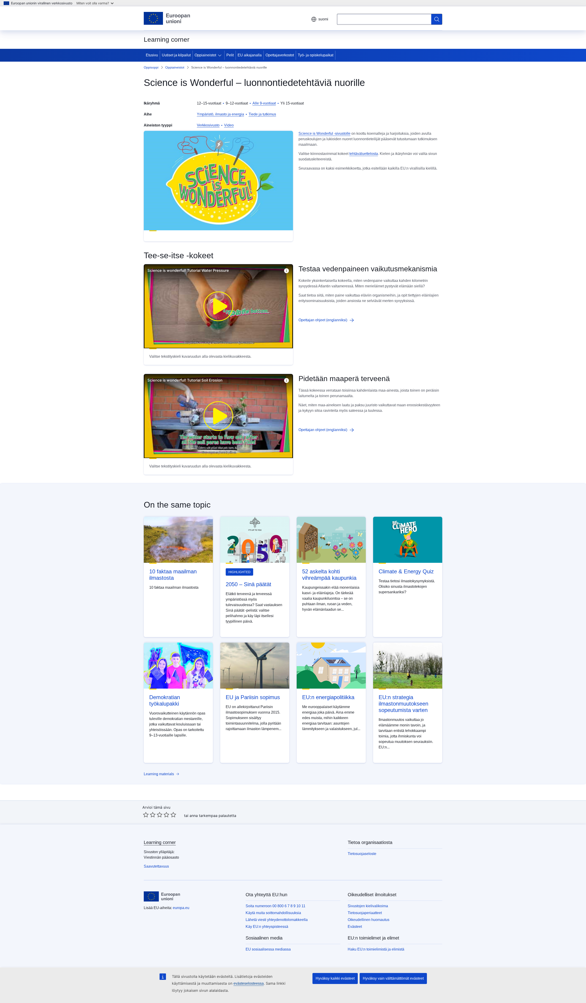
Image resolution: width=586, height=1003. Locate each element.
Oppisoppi (151, 67)
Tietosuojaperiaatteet (365, 913)
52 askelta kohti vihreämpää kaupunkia (329, 574)
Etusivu (152, 55)
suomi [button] (323, 19)
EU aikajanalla (250, 55)
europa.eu (181, 908)
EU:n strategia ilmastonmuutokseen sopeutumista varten (403, 703)
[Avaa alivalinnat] (220, 55)
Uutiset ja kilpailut (176, 55)
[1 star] (145, 815)
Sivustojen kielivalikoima (368, 906)
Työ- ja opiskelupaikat (315, 55)
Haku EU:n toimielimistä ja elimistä (376, 949)
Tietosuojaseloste (362, 854)
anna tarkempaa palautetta (213, 815)
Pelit (230, 55)
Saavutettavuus (156, 866)
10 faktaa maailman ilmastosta (173, 574)
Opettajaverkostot (280, 55)
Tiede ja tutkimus (262, 114)
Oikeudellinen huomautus (368, 920)
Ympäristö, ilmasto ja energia (220, 114)
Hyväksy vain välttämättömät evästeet (393, 978)
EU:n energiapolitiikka (328, 697)
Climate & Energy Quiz (406, 571)
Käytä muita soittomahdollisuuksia (273, 913)
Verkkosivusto (208, 125)
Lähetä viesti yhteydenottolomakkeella (277, 920)
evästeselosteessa (248, 983)
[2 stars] (149, 815)
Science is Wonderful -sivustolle (324, 133)
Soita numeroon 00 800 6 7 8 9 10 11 (275, 906)
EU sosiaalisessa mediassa (268, 949)
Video (229, 125)
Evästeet (355, 927)
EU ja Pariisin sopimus (253, 697)
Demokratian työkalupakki (164, 700)
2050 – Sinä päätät (248, 584)
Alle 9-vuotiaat (264, 103)
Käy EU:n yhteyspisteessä (267, 927)
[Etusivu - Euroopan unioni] (167, 18)
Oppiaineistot (205, 55)
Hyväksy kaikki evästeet (335, 978)
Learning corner (160, 842)
